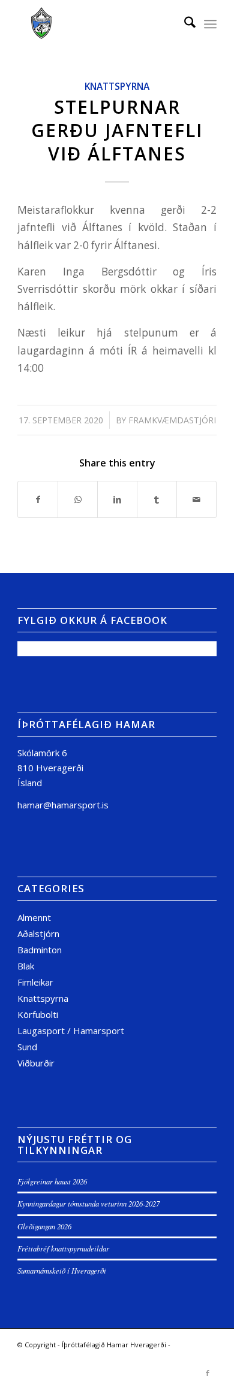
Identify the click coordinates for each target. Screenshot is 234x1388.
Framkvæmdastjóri (172, 420)
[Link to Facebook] (208, 1373)
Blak (25, 966)
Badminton (39, 950)
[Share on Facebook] (38, 499)
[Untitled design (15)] (96, 24)
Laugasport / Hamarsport (70, 1031)
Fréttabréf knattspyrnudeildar (63, 1248)
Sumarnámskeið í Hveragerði (61, 1270)
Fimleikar (35, 982)
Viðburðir (36, 1063)
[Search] (184, 24)
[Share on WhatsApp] (77, 499)
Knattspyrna (117, 86)
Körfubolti (37, 1014)
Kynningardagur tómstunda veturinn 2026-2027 (88, 1203)
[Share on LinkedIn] (117, 499)
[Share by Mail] (196, 499)
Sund (27, 1047)
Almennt (34, 917)
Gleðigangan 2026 (44, 1226)
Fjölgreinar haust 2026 (52, 1181)
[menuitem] (184, 24)
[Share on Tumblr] (156, 499)
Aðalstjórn (38, 934)
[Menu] (210, 24)
